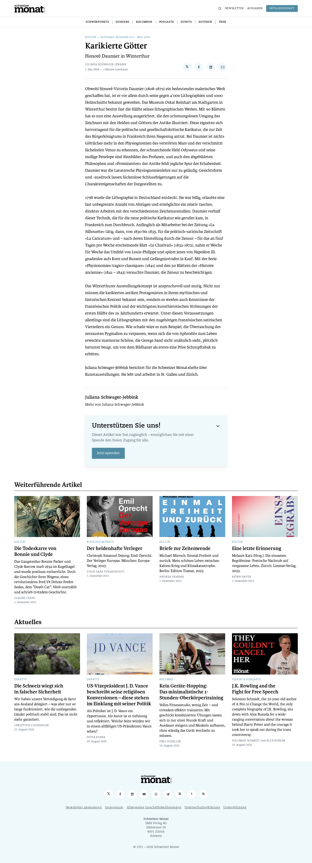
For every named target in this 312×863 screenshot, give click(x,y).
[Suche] (220, 8)
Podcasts (166, 22)
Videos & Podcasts (246, 679)
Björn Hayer (241, 577)
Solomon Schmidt (246, 741)
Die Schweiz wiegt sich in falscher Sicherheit (38, 689)
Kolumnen (144, 22)
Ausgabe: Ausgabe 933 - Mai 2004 (125, 37)
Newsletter (234, 8)
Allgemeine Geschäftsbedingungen (154, 807)
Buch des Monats (100, 542)
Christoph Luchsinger (31, 725)
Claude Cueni (24, 598)
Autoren (205, 22)
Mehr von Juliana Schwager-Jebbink (114, 405)
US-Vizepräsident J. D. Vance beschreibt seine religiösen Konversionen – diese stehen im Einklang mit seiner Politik (119, 695)
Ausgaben (255, 8)
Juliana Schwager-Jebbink (105, 64)
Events (186, 22)
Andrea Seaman (171, 577)
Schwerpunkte (97, 22)
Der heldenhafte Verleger (114, 548)
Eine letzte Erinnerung (256, 548)
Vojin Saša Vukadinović (105, 572)
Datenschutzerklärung (202, 807)
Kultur (90, 37)
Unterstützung (234, 807)
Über (222, 22)
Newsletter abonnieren (84, 807)
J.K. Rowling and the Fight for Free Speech (255, 689)
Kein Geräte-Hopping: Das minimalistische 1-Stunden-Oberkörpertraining (191, 692)
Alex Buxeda (276, 741)
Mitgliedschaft (282, 8)
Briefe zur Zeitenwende (185, 548)
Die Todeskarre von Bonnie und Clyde (35, 551)
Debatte (20, 679)
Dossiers (122, 22)
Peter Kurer (96, 737)
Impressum (114, 807)
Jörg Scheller (170, 741)
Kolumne (166, 679)
